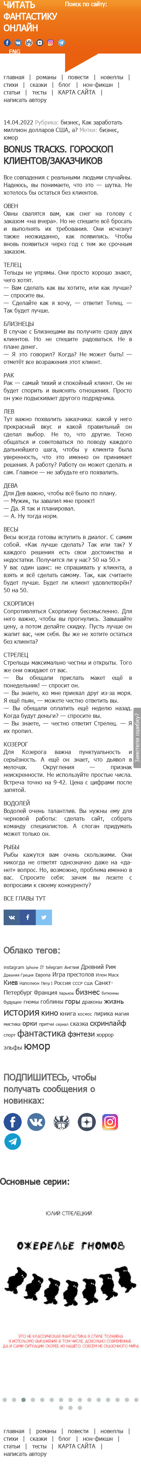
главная (14, 77)
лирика (103, 1013)
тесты (39, 92)
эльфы (13, 1047)
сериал (62, 1024)
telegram (54, 967)
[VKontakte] (12, 917)
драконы (92, 1001)
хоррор (105, 1034)
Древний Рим (98, 966)
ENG (13, 51)
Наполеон (29, 983)
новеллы (112, 77)
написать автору (25, 99)
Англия (71, 967)
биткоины (110, 993)
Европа (43, 975)
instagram (14, 967)
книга (68, 1013)
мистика (12, 1024)
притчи (46, 1024)
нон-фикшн (98, 84)
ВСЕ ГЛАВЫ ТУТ (25, 898)
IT (42, 967)
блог (65, 84)
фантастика (41, 1033)
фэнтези (81, 1033)
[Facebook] (28, 917)
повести (78, 77)
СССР (77, 983)
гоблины (51, 1001)
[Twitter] (44, 917)
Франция (45, 992)
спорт (10, 1035)
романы (46, 77)
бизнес (69, 122)
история (21, 1011)
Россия (62, 982)
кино (49, 1012)
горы (72, 1000)
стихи (11, 84)
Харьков (66, 993)
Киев (11, 982)
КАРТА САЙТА (76, 92)
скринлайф (108, 1022)
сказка (79, 1023)
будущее (13, 1002)
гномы (31, 1001)
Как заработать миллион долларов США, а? (63, 126)
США (88, 983)
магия (122, 1013)
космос (85, 1014)
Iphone (32, 967)
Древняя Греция (19, 975)
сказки (38, 84)
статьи (12, 92)
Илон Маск (107, 975)
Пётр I (46, 983)
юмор (11, 137)
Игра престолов (73, 974)
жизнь (114, 1000)
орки (29, 1022)
